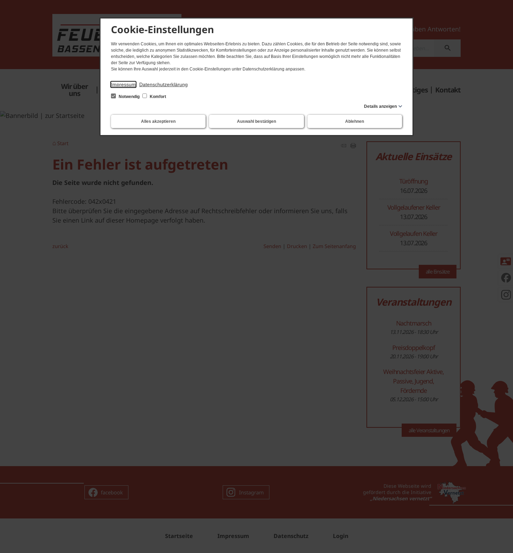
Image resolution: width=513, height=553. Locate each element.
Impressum (123, 84)
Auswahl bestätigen (256, 121)
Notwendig (129, 96)
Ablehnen (354, 121)
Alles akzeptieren (158, 121)
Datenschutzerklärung (163, 84)
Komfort (157, 96)
